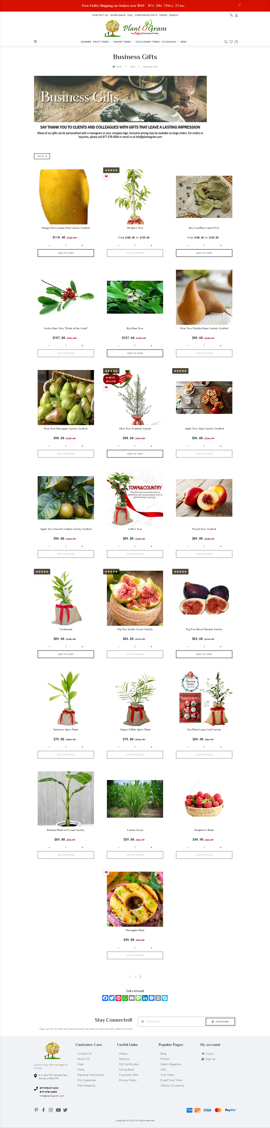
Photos (165, 1059)
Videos (173, 15)
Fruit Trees (101, 41)
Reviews (124, 1059)
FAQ (130, 15)
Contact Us (100, 15)
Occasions (168, 41)
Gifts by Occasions (172, 1085)
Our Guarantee (86, 1080)
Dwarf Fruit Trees (171, 1080)
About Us (83, 1059)
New (183, 41)
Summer (86, 41)
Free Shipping (86, 1085)
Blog (163, 1053)
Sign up (210, 1059)
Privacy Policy (128, 1080)
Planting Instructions (90, 1075)
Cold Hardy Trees (147, 41)
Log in (210, 1053)
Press (163, 15)
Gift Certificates (129, 1064)
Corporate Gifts (146, 15)
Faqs (80, 1064)
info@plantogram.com (52, 1095)
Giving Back (118, 15)
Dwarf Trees (122, 41)
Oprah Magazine (170, 1064)
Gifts (163, 1069)
